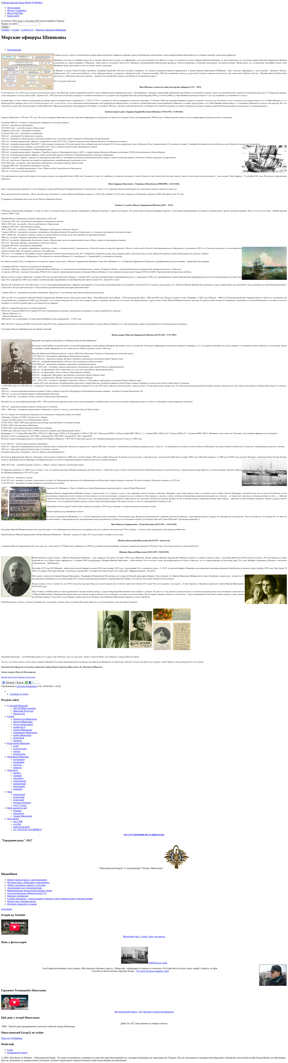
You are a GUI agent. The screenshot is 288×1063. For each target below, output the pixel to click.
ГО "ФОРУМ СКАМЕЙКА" (27, 829)
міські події (19, 713)
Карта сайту (13, 16)
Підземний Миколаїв (18, 756)
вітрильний (19, 794)
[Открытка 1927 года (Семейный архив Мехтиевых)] (172, 614)
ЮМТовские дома (157, 963)
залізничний (19, 783)
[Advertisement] (36, 44)
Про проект (13, 818)
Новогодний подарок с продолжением (27, 879)
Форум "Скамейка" (17, 10)
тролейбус (18, 778)
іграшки (17, 810)
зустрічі (17, 824)
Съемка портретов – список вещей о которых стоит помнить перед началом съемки (50, 898)
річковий (17, 789)
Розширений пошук (17, 1052)
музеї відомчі (20, 748)
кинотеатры (19, 754)
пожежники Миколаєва (25, 732)
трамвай (17, 775)
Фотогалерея (13, 7)
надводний (18, 797)
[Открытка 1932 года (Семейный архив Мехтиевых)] (172, 636)
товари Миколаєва (22, 816)
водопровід (19, 759)
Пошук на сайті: (9, 23)
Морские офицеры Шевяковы (51, 30)
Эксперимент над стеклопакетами (24, 888)
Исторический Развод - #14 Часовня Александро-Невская (144, 1011)
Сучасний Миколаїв (17, 705)
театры (16, 751)
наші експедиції (21, 826)
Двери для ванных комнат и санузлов (26, 885)
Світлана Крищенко (26, 686)
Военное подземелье (17, 896)
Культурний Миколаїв (18, 743)
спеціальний (19, 781)
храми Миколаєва (22, 735)
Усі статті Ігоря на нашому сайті (152, 971)
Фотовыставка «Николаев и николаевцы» (28, 882)
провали (17, 767)
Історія (15, 30)
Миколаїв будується (23, 711)
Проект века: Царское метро (21, 901)
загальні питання (22, 802)
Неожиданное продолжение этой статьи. (18, 677)
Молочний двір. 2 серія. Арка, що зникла (144, 936)
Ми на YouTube (15, 13)
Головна (5, 30)
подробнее (6, 909)
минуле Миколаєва (23, 721)
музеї (15, 746)
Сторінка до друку (19, 694)
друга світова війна (23, 724)
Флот (9, 791)
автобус (17, 773)
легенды (17, 765)
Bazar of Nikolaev (34, 2)
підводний (18, 800)
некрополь (18, 813)
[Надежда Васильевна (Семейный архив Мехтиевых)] (113, 629)
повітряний (19, 786)
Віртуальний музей (17, 808)
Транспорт (12, 770)
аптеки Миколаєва (22, 730)
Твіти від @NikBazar (11, 1038)
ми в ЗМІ (17, 821)
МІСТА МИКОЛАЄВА (154, 835)
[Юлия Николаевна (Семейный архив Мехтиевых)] (141, 629)
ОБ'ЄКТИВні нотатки (24, 708)
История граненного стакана (22, 904)
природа (17, 740)
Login (10, 1050)
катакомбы (18, 762)
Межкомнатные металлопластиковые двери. (29, 890)
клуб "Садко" (20, 805)
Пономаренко (14, 49)
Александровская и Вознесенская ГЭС (27, 893)
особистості (27, 30)
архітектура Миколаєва (25, 719)
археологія (18, 738)
